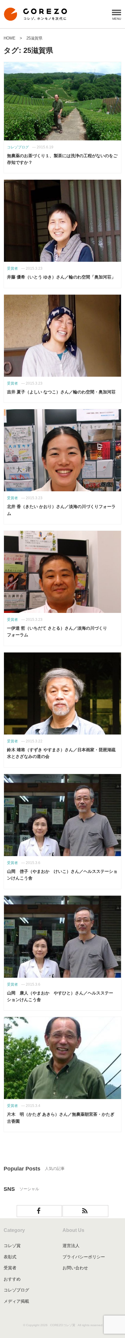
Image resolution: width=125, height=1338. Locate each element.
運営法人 (70, 1245)
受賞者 (10, 1267)
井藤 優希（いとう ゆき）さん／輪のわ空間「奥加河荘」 (61, 277)
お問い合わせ (75, 1267)
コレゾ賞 (12, 1245)
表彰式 (10, 1256)
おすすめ (12, 1279)
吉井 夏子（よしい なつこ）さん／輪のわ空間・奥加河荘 (61, 391)
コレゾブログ (16, 1290)
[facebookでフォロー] (39, 1211)
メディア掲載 (16, 1301)
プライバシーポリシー (83, 1256)
